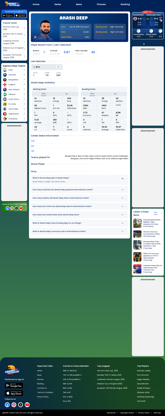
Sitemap (157, 413)
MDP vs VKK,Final (69, 370)
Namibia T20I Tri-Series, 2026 (109, 375)
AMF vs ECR (67, 384)
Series (39, 370)
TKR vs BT (67, 392)
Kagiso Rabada (143, 379)
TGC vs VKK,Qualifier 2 (72, 375)
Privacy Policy (43, 397)
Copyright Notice (127, 413)
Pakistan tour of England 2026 (109, 384)
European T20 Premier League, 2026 (112, 388)
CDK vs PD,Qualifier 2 (71, 379)
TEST (44, 94)
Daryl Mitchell (142, 384)
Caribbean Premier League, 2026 (111, 379)
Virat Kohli (141, 401)
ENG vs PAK (67, 388)
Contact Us (42, 388)
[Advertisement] (14, 164)
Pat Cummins (143, 375)
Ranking (40, 384)
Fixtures (40, 379)
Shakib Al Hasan (143, 388)
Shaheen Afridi (143, 392)
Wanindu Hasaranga (145, 397)
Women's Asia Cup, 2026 (107, 370)
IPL (67, 94)
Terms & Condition (45, 392)
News (39, 375)
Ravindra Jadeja (143, 370)
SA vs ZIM (67, 401)
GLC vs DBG (68, 397)
